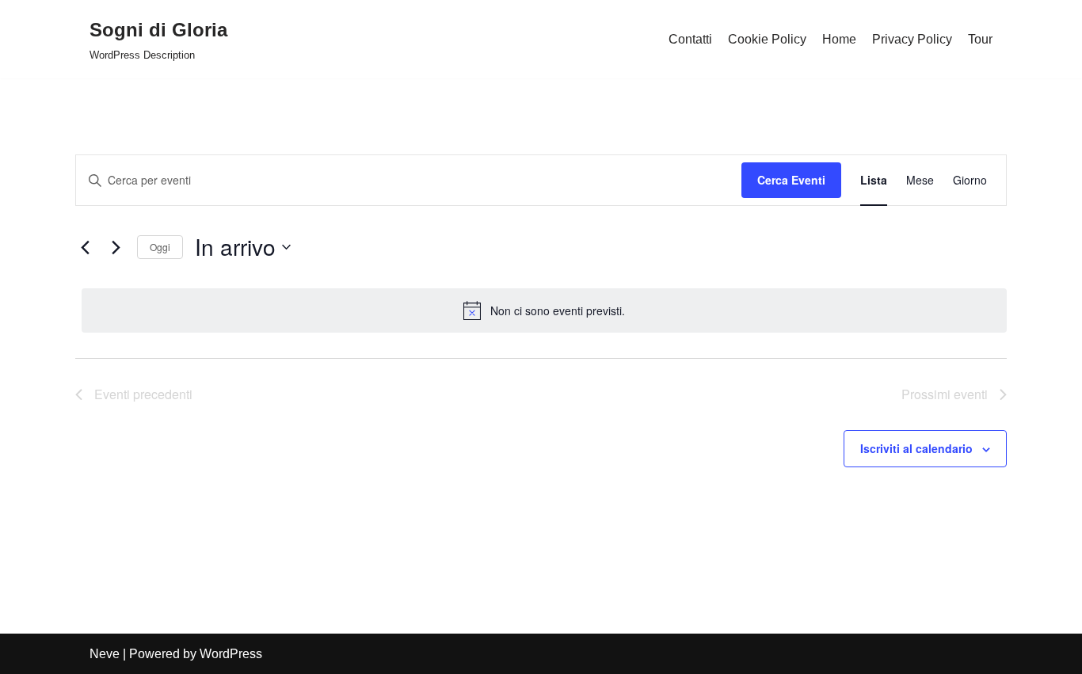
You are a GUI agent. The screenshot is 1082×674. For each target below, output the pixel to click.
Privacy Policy (912, 39)
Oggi (160, 246)
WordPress (231, 654)
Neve (105, 654)
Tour (980, 39)
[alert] (544, 310)
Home (839, 39)
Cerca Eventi (791, 180)
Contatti (690, 39)
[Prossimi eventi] (115, 247)
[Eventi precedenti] (84, 247)
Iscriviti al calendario (916, 448)
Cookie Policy (767, 39)
